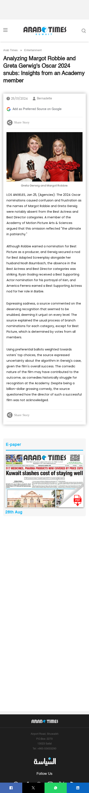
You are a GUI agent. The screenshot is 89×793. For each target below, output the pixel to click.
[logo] (45, 30)
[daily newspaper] (44, 481)
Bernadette (44, 98)
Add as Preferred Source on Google (37, 109)
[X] (33, 788)
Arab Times (10, 50)
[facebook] (11, 788)
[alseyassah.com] (44, 761)
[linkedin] (77, 788)
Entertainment (33, 50)
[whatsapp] (55, 788)
